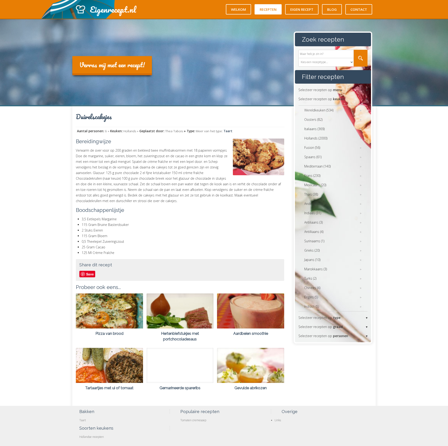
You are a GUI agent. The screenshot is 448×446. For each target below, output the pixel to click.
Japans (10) (312, 259)
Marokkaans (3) (315, 269)
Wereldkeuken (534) (318, 110)
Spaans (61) (313, 157)
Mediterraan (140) (317, 166)
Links (278, 420)
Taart (228, 131)
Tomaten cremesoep (193, 420)
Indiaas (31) (312, 213)
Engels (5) (311, 297)
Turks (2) (310, 278)
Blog (332, 9)
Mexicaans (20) (315, 185)
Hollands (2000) (315, 138)
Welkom (238, 9)
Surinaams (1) (314, 241)
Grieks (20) (312, 250)
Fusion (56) (312, 147)
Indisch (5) (311, 306)
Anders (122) (313, 203)
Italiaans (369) (314, 129)
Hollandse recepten (91, 437)
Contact (358, 9)
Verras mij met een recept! (112, 65)
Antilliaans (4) (313, 231)
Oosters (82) (313, 119)
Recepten (268, 9)
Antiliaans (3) (313, 222)
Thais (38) (311, 194)
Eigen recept (301, 9)
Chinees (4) (312, 287)
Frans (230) (312, 175)
